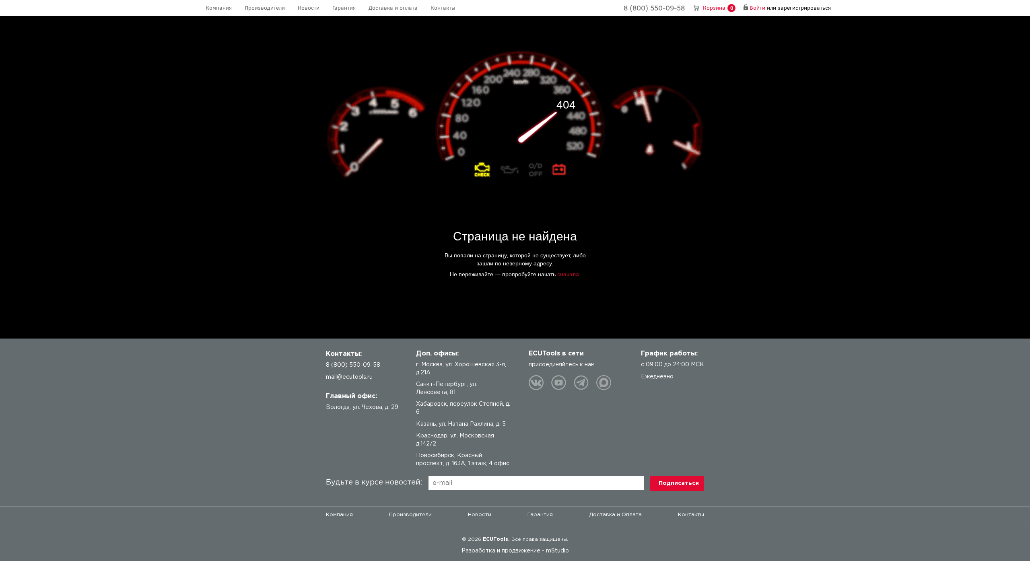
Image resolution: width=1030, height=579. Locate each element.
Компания (219, 7)
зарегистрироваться (804, 7)
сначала (568, 274)
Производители (265, 7)
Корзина (718, 7)
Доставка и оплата (393, 7)
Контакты (443, 7)
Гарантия (344, 7)
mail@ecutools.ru (349, 377)
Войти (757, 7)
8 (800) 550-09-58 (654, 7)
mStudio (557, 550)
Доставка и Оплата (615, 515)
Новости (308, 7)
